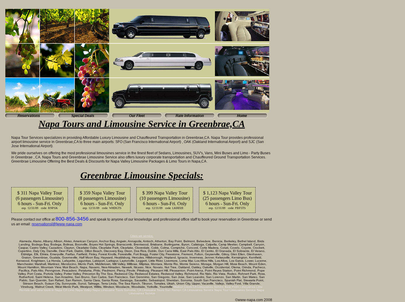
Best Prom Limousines (240, 286)
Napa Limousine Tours (108, 290)
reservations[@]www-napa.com (57, 224)
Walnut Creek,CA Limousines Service (198, 286)
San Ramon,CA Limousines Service (189, 290)
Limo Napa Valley (80, 290)
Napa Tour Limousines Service (235, 290)
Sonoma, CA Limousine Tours (144, 290)
